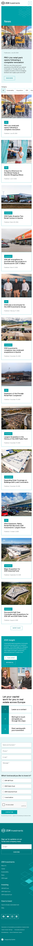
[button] (30, 3)
